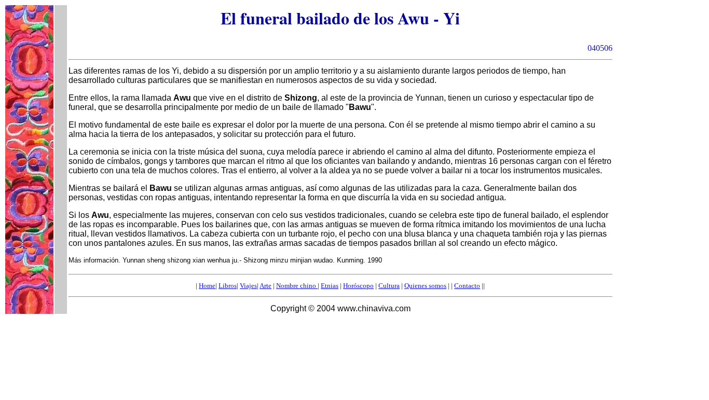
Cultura (389, 285)
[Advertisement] (211, 335)
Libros (228, 285)
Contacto (467, 285)
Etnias (329, 285)
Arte (265, 285)
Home (207, 285)
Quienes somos (425, 285)
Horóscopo (358, 285)
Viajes (248, 285)
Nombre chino (297, 285)
